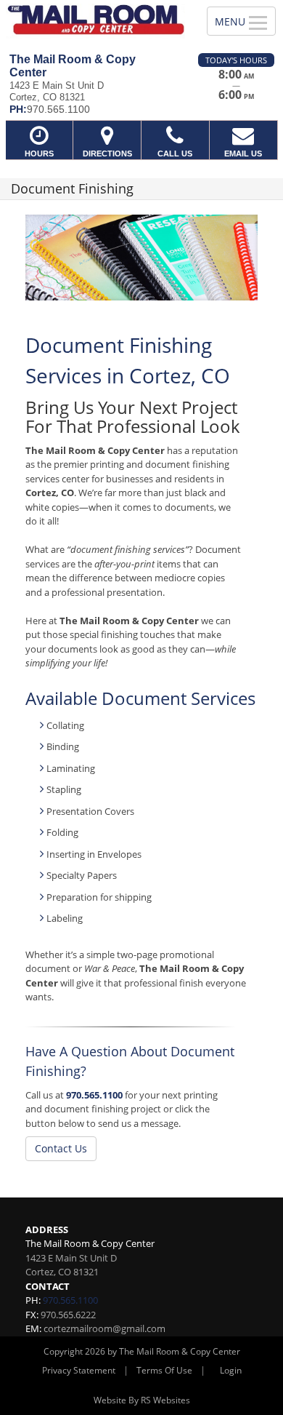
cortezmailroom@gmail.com (104, 1328)
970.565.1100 (94, 1094)
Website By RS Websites (142, 1400)
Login (231, 1370)
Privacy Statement (78, 1370)
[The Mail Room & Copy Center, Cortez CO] (95, 21)
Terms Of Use (164, 1370)
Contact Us (61, 1148)
